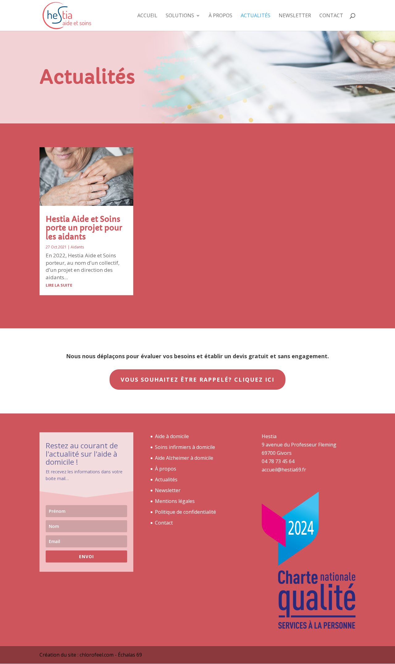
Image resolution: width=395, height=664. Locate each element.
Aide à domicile (172, 436)
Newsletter (295, 16)
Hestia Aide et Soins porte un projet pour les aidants (84, 228)
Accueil (147, 16)
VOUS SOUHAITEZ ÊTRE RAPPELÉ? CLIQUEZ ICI (197, 379)
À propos (220, 16)
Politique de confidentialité (185, 511)
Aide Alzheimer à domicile (184, 457)
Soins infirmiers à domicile (185, 447)
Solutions (180, 16)
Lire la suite (59, 285)
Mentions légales (175, 501)
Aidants (77, 247)
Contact (331, 16)
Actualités (255, 16)
